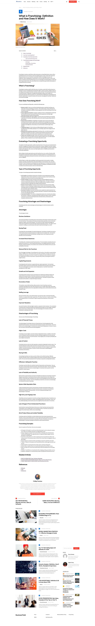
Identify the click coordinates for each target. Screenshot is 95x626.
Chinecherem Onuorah (44, 568)
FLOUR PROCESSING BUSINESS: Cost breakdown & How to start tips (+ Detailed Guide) (68, 598)
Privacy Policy (71, 614)
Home (20, 7)
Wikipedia (23, 468)
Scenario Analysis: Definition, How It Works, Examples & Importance (49, 565)
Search (76, 548)
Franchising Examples (29, 64)
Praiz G (41, 535)
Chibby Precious (23, 21)
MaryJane (41, 517)
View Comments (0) (37, 493)
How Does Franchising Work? (29, 55)
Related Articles (26, 66)
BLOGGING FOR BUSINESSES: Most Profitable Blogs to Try (49, 514)
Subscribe (72, 1)
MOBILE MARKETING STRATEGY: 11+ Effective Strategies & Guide (48, 532)
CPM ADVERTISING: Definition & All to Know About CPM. (49, 581)
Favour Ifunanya (71, 554)
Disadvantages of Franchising (31, 63)
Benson (41, 584)
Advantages (28, 61)
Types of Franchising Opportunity (31, 58)
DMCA (35, 617)
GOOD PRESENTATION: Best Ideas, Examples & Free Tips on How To (49, 599)
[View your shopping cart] (66, 2)
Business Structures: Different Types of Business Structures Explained (68, 582)
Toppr (22, 469)
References (25, 68)
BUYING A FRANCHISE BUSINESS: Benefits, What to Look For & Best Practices (36, 459)
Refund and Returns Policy (61, 614)
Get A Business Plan (49, 617)
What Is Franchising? (27, 53)
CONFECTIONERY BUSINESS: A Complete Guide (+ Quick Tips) (68, 605)
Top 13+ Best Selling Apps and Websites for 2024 (47, 548)
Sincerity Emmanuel (43, 551)
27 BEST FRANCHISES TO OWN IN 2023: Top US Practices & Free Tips (34, 461)
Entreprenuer (23, 470)
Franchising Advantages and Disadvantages (31, 60)
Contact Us (47, 614)
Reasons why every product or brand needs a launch (68, 576)
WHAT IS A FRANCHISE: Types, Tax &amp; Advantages (31, 458)
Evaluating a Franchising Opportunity (30, 56)
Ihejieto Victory (71, 562)
